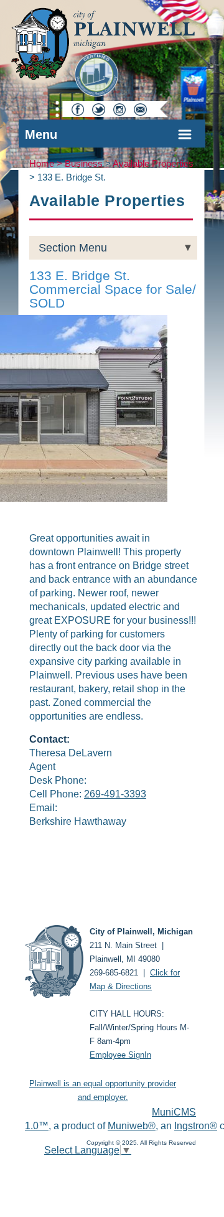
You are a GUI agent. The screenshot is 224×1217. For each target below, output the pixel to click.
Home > (47, 164)
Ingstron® (195, 1126)
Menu (41, 134)
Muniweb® (132, 1126)
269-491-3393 (115, 794)
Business (84, 164)
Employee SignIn (120, 1055)
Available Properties (153, 164)
